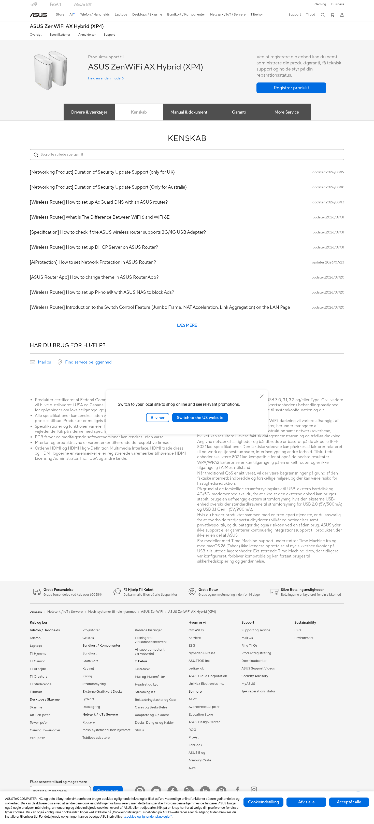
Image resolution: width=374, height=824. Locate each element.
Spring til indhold (33, 15)
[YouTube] (156, 791)
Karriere (195, 638)
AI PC (193, 699)
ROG (192, 730)
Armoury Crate (200, 760)
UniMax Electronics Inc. (206, 684)
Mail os (44, 362)
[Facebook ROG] (238, 791)
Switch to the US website (200, 417)
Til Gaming (38, 661)
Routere (88, 722)
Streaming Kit (145, 692)
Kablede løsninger (148, 630)
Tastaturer (142, 669)
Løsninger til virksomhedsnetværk (151, 640)
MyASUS (248, 684)
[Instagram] (140, 791)
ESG (192, 646)
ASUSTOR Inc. (199, 661)
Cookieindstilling (263, 802)
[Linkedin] (205, 791)
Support (109, 35)
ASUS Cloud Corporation (208, 676)
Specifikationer (60, 35)
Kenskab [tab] (139, 112)
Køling (87, 676)
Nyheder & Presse (202, 653)
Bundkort (89, 653)
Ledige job (196, 668)
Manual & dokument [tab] (188, 112)
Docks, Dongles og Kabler (154, 723)
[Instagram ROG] (254, 791)
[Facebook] (172, 791)
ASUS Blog (197, 753)
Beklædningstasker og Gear (156, 700)
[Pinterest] (221, 791)
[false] (291, 87)
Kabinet (88, 669)
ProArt (194, 737)
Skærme (36, 707)
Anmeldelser (87, 35)
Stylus (139, 730)
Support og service (255, 630)
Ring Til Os (249, 646)
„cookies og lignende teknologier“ (148, 816)
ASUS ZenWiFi (152, 612)
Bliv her (158, 417)
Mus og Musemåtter (150, 677)
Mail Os (247, 638)
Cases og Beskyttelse (151, 707)
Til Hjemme (38, 654)
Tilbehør (36, 692)
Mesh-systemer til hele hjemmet (106, 730)
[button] (320, 4)
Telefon (35, 638)
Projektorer (91, 630)
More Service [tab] (287, 112)
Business (337, 4)
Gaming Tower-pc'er (45, 730)
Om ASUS (196, 630)
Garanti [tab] (239, 112)
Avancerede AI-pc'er (204, 707)
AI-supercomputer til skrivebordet (150, 652)
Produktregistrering (256, 653)
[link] (38, 15)
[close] (262, 396)
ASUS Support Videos (258, 668)
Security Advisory (254, 676)
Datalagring (91, 707)
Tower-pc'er (39, 723)
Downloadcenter (254, 661)
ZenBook (195, 745)
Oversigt (35, 35)
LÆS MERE (187, 325)
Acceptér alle (349, 802)
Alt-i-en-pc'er (40, 715)
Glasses (88, 638)
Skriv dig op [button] (108, 791)
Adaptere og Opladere (152, 715)
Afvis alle (306, 802)
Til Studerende (40, 684)
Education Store (201, 715)
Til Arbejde (38, 669)
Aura (192, 768)
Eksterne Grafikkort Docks (102, 692)
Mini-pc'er (37, 738)
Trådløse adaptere (96, 738)
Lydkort (88, 699)
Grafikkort (90, 661)
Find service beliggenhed (88, 362)
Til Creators (38, 677)
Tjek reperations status (258, 691)
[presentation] (32, 362)
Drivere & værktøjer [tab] (89, 112)
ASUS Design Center (204, 722)
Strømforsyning (94, 684)
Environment (303, 638)
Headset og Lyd (147, 684)
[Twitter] (189, 791)
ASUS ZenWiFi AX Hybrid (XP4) (67, 26)
